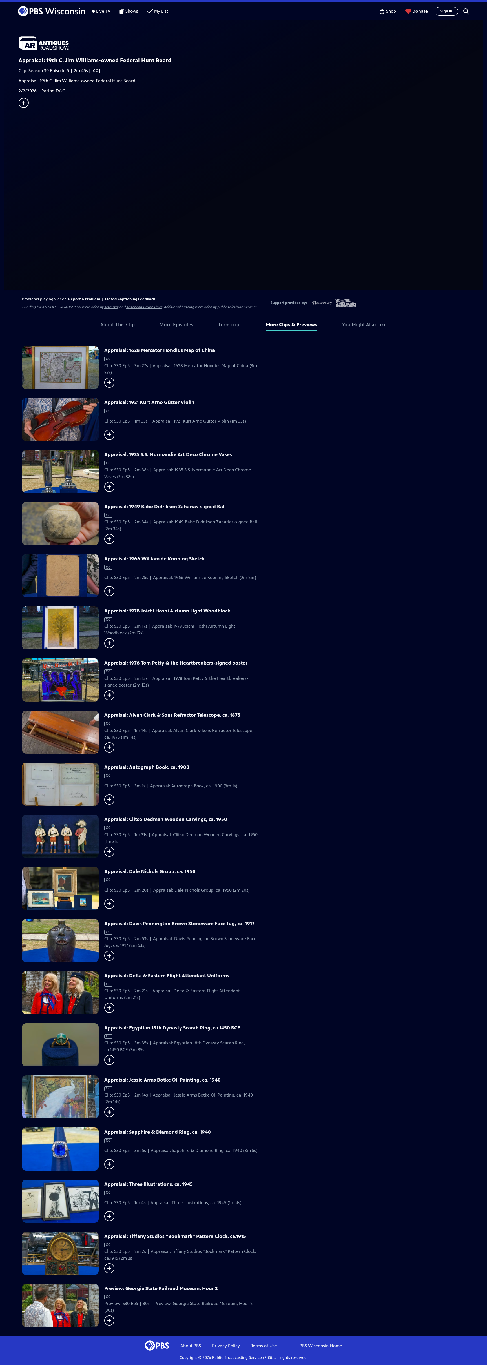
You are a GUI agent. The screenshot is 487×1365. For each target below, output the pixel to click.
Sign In (446, 11)
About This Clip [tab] (117, 324)
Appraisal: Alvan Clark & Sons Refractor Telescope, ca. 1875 (172, 715)
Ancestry (111, 307)
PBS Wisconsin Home (321, 1345)
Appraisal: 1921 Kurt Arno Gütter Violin (149, 402)
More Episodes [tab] (176, 324)
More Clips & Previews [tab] (291, 324)
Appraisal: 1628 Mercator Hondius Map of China (159, 350)
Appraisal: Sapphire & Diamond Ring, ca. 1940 (157, 1132)
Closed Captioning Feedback (130, 299)
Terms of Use (264, 1345)
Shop (391, 11)
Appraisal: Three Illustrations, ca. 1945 (148, 1184)
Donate (420, 11)
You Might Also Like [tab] (364, 324)
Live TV (103, 11)
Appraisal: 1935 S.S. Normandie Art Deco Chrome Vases (168, 454)
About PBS (190, 1345)
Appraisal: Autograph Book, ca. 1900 (146, 767)
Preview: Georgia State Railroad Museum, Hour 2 (161, 1288)
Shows (131, 11)
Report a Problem (84, 299)
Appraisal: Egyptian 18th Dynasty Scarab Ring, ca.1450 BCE (172, 1028)
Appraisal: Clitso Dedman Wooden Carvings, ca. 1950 (165, 819)
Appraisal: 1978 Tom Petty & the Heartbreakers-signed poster (175, 663)
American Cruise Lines (144, 307)
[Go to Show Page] (251, 43)
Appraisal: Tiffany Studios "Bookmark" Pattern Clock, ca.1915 (175, 1236)
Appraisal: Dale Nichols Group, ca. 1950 (150, 871)
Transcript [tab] (229, 324)
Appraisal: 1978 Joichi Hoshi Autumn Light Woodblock (167, 611)
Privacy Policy (226, 1345)
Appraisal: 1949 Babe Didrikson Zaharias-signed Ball (165, 506)
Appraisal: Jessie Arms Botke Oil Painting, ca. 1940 (162, 1080)
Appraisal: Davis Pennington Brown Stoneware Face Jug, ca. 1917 (179, 923)
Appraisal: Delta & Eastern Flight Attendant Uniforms (166, 976)
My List (161, 11)
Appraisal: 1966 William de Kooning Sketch (154, 559)
